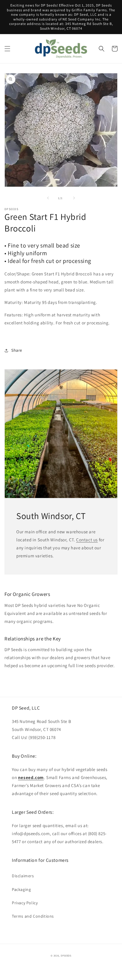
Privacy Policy (25, 902)
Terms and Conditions (33, 916)
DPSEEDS (66, 955)
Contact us (87, 540)
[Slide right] (74, 197)
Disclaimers (23, 875)
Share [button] (16, 350)
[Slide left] (47, 197)
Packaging (21, 889)
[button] (7, 48)
